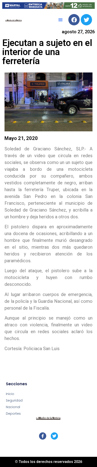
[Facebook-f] (42, 436)
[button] (60, 19)
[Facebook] (74, 19)
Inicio (10, 394)
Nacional (13, 407)
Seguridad (14, 400)
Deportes (13, 413)
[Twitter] (86, 19)
